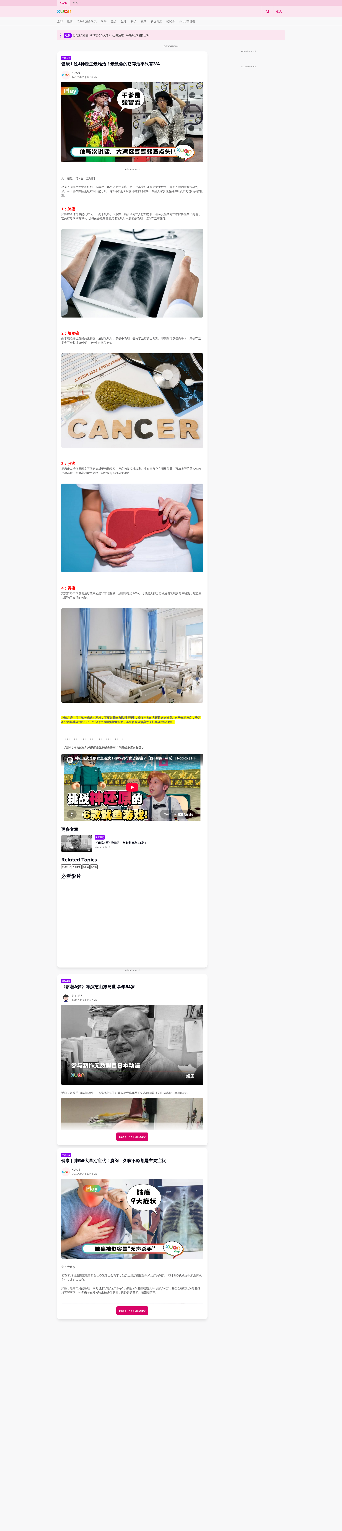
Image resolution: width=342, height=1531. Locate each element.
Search (267, 11)
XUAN (63, 2)
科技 (133, 21)
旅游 (113, 21)
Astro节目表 (187, 21)
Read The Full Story (132, 1137)
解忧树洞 (156, 21)
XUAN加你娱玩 (87, 21)
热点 (75, 2)
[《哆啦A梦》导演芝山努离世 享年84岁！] (76, 843)
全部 (60, 21)
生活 (123, 21)
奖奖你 (170, 21)
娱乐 (104, 21)
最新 (70, 21)
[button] (60, 33)
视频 (143, 21)
